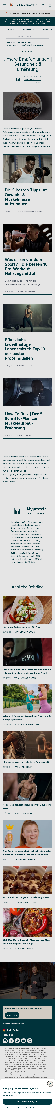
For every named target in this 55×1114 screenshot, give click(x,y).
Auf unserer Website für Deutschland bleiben (27, 1108)
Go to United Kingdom (27, 1101)
